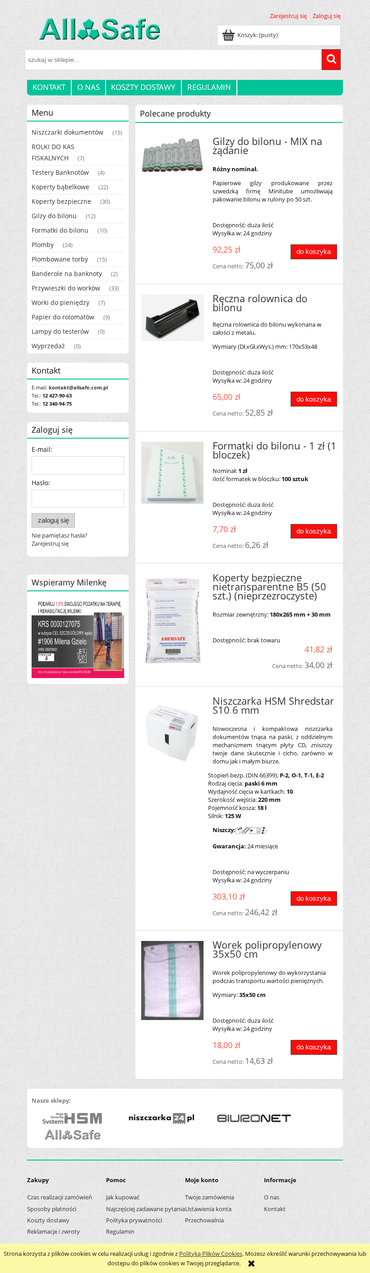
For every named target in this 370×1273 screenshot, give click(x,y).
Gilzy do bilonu (54, 215)
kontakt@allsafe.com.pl (78, 387)
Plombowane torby (60, 259)
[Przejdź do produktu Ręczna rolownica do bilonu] (172, 318)
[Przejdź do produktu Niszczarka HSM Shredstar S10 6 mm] (172, 733)
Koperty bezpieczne (61, 201)
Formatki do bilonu (60, 230)
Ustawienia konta (208, 1209)
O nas (271, 1197)
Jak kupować (122, 1197)
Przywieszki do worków (66, 288)
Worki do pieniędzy (60, 302)
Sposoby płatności (51, 1209)
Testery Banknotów (60, 172)
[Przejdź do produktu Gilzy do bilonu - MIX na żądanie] (172, 155)
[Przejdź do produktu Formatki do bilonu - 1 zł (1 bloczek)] (172, 473)
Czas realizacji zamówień (59, 1197)
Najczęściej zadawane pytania (145, 1209)
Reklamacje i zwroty (53, 1231)
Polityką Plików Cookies (210, 1254)
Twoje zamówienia (209, 1197)
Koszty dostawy (48, 1220)
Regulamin (120, 1231)
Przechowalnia (204, 1220)
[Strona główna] (93, 34)
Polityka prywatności (134, 1220)
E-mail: (42, 449)
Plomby (43, 244)
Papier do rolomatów (63, 317)
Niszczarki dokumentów (67, 132)
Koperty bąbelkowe (60, 187)
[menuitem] (49, 87)
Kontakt (275, 1209)
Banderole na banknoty (67, 273)
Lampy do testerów (60, 331)
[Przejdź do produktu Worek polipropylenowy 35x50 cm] (172, 980)
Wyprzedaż (48, 346)
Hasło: (41, 482)
